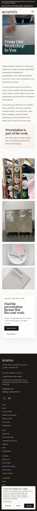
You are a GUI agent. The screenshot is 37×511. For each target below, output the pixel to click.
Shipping (5, 444)
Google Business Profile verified (12, 376)
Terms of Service (7, 473)
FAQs (3, 447)
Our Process (6, 422)
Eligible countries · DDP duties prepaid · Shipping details (17, 5)
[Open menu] (33, 11)
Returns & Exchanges (8, 466)
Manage (8, 506)
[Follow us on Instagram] (4, 398)
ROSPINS (7, 360)
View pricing (11, 334)
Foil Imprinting (6, 451)
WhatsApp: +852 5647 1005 (10, 392)
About (4, 481)
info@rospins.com (7, 389)
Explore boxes (11, 328)
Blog (3, 485)
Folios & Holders (7, 411)
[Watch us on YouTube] (9, 398)
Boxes (4, 408)
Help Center (6, 434)
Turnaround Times (7, 437)
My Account (5, 459)
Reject (18, 506)
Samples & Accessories (9, 415)
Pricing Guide (6, 425)
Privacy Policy (6, 470)
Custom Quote (6, 463)
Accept (29, 506)
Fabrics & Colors (7, 418)
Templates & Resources (9, 441)
